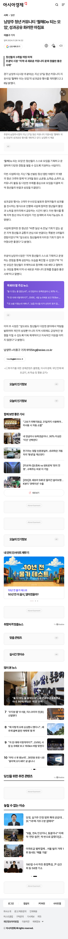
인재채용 (33, 911)
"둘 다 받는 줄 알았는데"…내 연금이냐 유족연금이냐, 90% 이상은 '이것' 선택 (34, 291)
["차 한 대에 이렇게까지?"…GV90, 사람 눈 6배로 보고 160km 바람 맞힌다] (55, 749)
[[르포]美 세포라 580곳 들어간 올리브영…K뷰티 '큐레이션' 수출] (12, 487)
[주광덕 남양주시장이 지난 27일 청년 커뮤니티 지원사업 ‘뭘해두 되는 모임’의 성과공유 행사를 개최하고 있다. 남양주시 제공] (34, 109)
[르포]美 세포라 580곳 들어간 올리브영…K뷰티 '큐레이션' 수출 (43, 482)
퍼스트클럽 (8, 916)
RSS (39, 916)
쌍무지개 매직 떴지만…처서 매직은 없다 (44, 819)
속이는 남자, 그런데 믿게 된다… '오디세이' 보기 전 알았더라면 (44, 835)
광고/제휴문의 (20, 911)
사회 (6, 15)
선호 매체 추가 (14, 46)
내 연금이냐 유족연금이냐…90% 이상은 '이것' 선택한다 (42, 438)
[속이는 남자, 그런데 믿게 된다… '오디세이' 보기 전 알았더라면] (13, 840)
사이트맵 (57, 903)
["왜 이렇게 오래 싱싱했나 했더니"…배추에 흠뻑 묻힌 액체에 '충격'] (55, 734)
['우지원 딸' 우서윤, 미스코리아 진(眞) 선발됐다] (55, 719)
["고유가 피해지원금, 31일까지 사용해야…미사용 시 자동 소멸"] (12, 429)
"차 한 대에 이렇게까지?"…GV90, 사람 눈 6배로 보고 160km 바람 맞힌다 (34, 297)
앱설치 (26, 903)
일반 (13, 15)
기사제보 (30, 916)
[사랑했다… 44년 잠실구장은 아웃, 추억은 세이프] (13, 872)
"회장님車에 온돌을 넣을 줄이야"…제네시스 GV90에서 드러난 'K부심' (44, 850)
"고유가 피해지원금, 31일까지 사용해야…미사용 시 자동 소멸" (43, 423)
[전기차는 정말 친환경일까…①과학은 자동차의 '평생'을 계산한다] (12, 458)
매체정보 (36, 921)
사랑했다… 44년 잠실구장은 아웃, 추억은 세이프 (44, 866)
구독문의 (20, 916)
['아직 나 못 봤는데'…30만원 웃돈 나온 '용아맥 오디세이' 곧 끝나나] (55, 765)
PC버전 (42, 903)
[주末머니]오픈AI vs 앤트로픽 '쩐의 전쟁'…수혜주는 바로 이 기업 (41, 467)
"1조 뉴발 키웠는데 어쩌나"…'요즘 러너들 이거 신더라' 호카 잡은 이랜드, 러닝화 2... (34, 303)
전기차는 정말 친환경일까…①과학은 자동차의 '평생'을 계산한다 (43, 452)
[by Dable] (59, 777)
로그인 (11, 903)
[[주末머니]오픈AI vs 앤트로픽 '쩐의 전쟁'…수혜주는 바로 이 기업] (12, 472)
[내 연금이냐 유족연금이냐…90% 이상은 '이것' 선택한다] (12, 443)
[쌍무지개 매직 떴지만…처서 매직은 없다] (13, 825)
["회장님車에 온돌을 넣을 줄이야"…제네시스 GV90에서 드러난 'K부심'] (13, 856)
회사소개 (7, 911)
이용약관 (25, 921)
